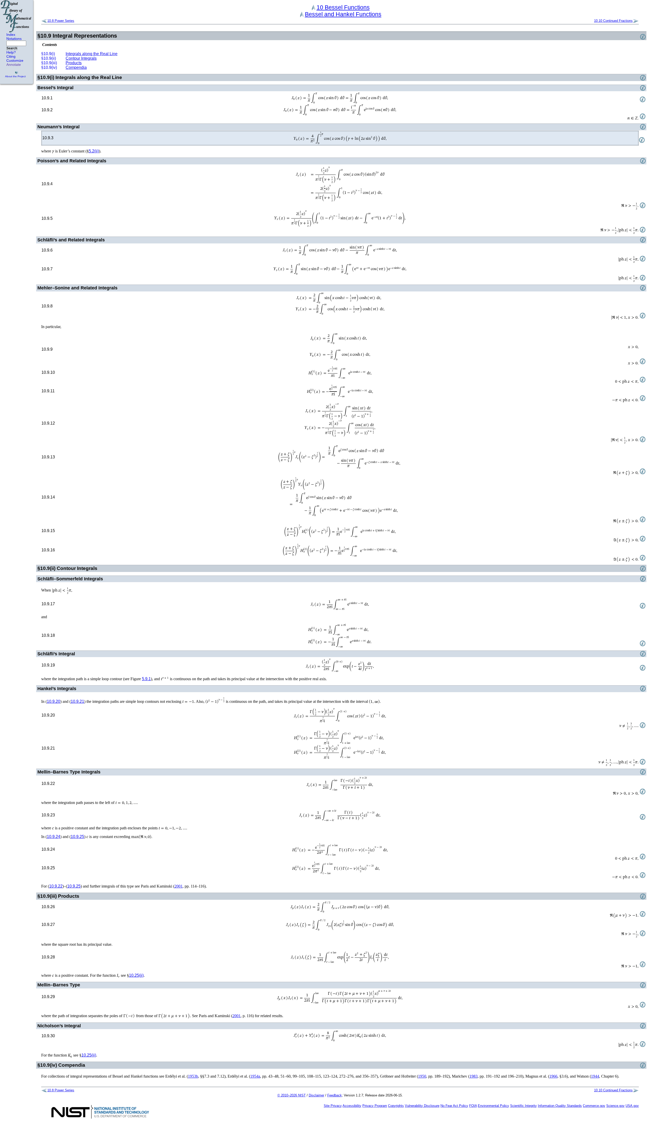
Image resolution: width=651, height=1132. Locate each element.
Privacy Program (374, 1106)
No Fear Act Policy (454, 1106)
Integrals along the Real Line (91, 54)
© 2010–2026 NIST (291, 1095)
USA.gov (632, 1106)
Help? (11, 52)
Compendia (76, 67)
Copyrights (396, 1106)
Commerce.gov (594, 1106)
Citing (11, 56)
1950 (422, 1076)
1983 (473, 1076)
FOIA (473, 1106)
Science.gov (615, 1106)
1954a (255, 1076)
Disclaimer (316, 1095)
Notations (14, 39)
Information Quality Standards (560, 1106)
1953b (193, 1076)
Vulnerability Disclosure (422, 1106)
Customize (14, 60)
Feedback (334, 1095)
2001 (178, 886)
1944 (595, 1076)
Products (74, 63)
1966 (553, 1076)
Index (10, 35)
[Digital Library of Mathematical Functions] (16, 16)
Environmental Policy (493, 1106)
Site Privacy (333, 1106)
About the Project (15, 76)
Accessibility (352, 1106)
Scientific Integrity (523, 1106)
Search (12, 48)
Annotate (13, 65)
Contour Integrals (81, 58)
